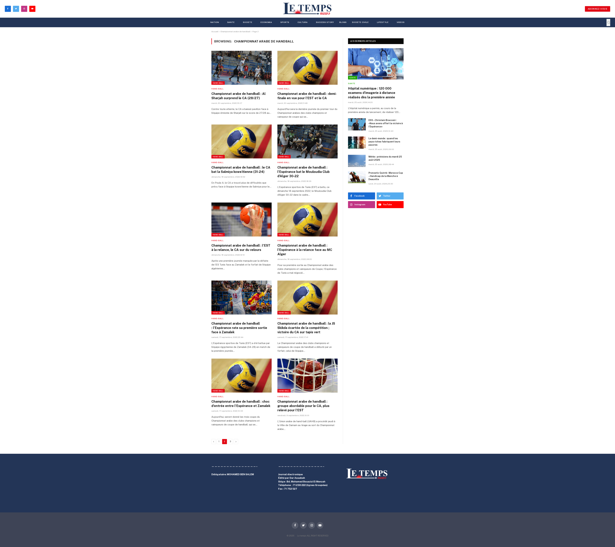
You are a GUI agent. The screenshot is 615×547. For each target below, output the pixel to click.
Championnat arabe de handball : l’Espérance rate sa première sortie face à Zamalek (239, 328)
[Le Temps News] (307, 9)
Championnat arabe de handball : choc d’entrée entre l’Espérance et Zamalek (240, 404)
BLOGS (343, 22)
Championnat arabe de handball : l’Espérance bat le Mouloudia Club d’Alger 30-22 (303, 172)
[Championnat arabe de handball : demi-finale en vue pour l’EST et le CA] (307, 68)
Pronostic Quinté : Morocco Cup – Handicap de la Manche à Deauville (386, 176)
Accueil (214, 31)
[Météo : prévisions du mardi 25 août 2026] (357, 161)
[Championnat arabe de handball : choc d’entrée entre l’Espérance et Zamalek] (241, 376)
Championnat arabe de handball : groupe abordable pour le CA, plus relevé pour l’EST (303, 406)
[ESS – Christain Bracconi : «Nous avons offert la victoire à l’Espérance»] (357, 124)
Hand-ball (218, 83)
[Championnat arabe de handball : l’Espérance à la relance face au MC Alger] (307, 219)
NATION (214, 22)
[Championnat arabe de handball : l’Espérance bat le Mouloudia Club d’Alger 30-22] (307, 141)
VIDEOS (401, 22)
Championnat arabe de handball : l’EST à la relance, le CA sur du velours (240, 248)
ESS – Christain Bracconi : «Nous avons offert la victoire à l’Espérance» (386, 123)
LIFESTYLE (383, 22)
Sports (284, 22)
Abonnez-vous (597, 9)
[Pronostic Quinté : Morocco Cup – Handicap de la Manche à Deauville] (357, 177)
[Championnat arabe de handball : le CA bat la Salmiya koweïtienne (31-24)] (241, 141)
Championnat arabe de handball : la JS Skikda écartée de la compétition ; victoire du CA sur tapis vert (306, 328)
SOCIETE (247, 22)
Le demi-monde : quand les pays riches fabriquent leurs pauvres (384, 141)
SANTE (231, 22)
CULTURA (303, 22)
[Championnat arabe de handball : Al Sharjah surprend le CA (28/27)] (241, 68)
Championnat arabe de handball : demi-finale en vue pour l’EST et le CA (307, 96)
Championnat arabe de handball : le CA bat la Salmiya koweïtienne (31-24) (240, 170)
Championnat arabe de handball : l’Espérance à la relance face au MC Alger (304, 250)
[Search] (608, 22)
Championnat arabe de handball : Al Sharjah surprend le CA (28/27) (238, 96)
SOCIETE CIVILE (360, 22)
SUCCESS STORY (325, 22)
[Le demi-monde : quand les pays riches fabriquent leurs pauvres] (357, 143)
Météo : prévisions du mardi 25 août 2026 (385, 158)
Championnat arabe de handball (235, 31)
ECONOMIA (266, 22)
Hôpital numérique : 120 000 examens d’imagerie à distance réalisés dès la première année (371, 93)
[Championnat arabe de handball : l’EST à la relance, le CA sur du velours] (241, 219)
